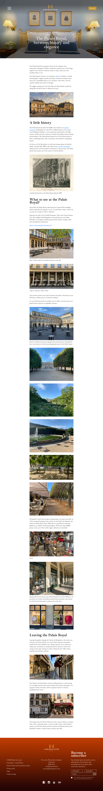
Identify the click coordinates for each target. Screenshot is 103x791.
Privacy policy (11, 768)
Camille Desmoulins (64, 146)
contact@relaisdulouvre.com (51, 769)
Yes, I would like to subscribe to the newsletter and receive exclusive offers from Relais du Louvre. (84, 778)
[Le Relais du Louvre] (50, 8)
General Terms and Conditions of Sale (18, 765)
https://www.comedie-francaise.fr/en (41, 225)
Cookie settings (11, 774)
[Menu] (9, 8)
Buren (57, 76)
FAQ (8, 771)
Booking (92, 8)
